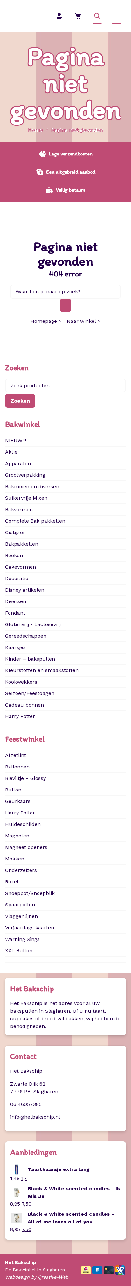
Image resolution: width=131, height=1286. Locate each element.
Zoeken (20, 401)
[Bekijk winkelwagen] (78, 15)
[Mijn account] (59, 15)
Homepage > (46, 321)
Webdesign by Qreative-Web (36, 1277)
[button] (97, 15)
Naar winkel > (83, 321)
